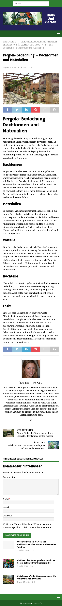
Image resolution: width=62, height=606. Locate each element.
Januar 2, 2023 (12, 67)
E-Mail (6, 507)
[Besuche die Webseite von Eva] (31, 420)
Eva (24, 67)
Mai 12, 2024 (24, 550)
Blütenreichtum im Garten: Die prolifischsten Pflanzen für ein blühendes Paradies (36, 544)
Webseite (7, 515)
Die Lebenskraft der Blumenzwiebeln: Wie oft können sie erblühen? (36, 577)
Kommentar (9, 477)
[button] (58, 33)
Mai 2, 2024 (23, 566)
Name (6, 499)
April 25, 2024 (24, 582)
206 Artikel (38, 383)
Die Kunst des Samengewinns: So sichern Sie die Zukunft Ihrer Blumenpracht (36, 561)
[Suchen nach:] (31, 3)
